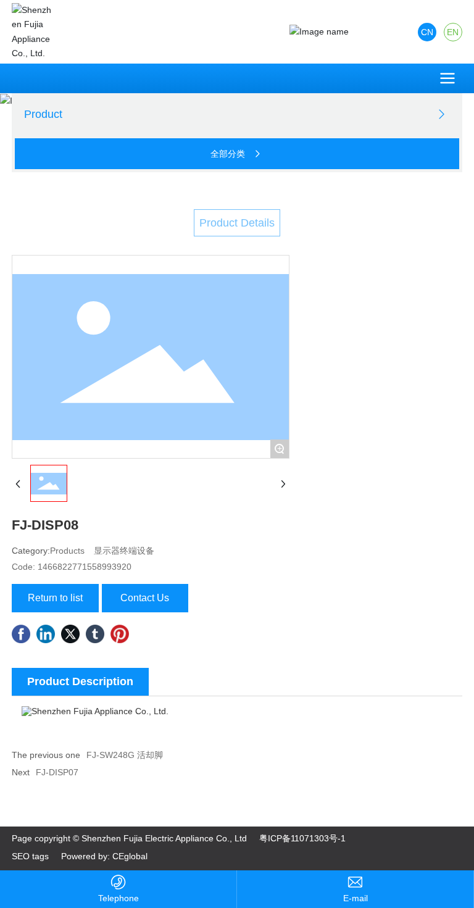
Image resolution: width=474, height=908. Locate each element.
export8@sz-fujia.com (355, 898)
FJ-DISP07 (57, 772)
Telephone (118, 898)
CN (427, 32)
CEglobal (130, 856)
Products (67, 551)
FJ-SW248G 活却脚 (124, 755)
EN (453, 32)
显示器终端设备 (124, 551)
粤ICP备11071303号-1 (302, 838)
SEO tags (30, 856)
